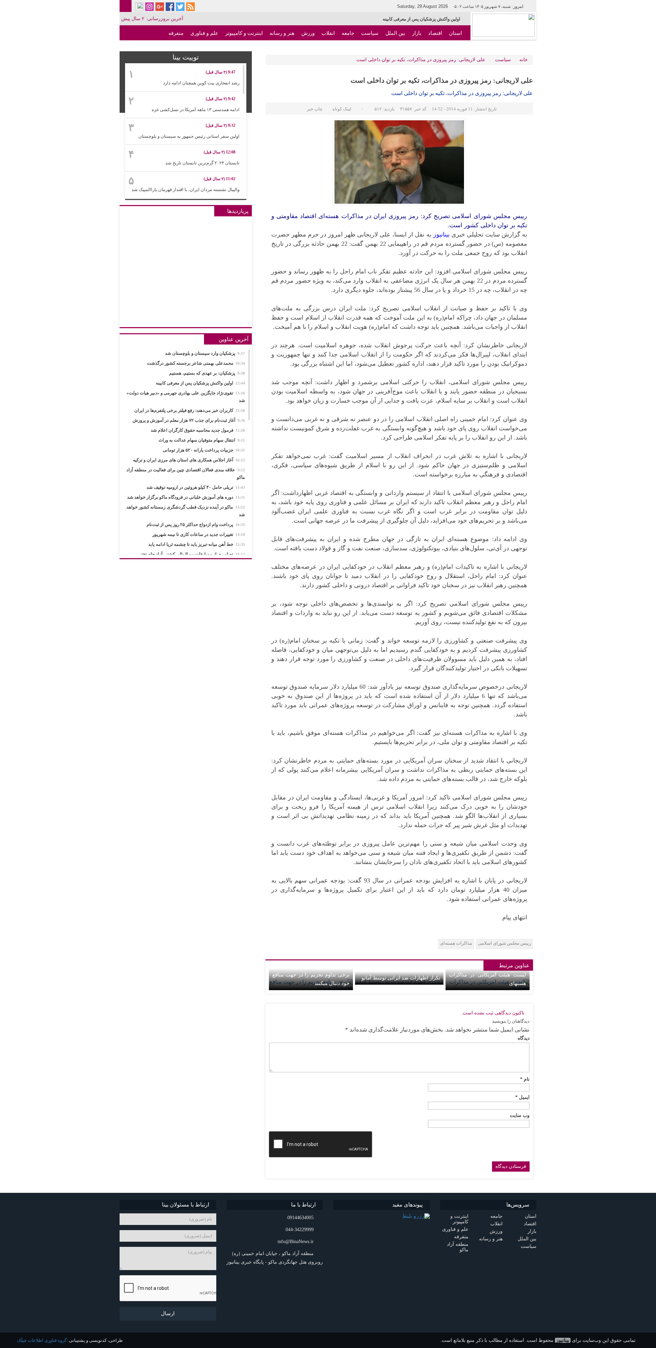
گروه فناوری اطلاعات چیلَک (42, 1340)
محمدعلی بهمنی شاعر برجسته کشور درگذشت (196, 363)
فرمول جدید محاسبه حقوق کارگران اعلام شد (198, 430)
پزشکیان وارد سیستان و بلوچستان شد (205, 353)
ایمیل (522, 1097)
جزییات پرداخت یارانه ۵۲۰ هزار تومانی (204, 450)
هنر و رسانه (282, 33)
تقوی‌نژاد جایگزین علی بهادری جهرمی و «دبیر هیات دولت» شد (185, 396)
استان (455, 33)
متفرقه (175, 33)
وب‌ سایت (520, 1115)
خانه (523, 59)
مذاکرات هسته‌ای (456, 943)
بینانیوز (562, 1340)
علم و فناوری (204, 33)
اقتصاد (435, 33)
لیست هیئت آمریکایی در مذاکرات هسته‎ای (487, 979)
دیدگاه (524, 1038)
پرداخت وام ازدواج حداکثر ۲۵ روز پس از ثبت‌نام (196, 524)
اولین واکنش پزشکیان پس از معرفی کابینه (421, 19)
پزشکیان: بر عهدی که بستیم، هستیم (207, 373)
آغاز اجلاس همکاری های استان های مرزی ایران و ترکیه (189, 459)
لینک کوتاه (341, 108)
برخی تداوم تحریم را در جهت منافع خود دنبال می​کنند (311, 979)
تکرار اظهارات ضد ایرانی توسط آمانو (400, 978)
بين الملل (395, 33)
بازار (416, 33)
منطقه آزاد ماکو (445, 48)
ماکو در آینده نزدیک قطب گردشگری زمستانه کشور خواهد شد (185, 510)
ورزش (308, 33)
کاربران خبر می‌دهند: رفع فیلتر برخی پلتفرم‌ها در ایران (189, 410)
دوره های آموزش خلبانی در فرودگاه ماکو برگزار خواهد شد (186, 497)
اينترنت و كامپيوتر (244, 33)
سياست (370, 33)
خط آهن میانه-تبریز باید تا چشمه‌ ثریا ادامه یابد (196, 544)
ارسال (168, 1313)
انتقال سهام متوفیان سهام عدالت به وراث (202, 440)
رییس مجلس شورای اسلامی (504, 943)
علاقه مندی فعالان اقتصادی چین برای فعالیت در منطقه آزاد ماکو (185, 473)
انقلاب (328, 33)
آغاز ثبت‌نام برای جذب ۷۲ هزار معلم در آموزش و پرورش (189, 420)
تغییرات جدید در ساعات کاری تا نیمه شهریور (198, 534)
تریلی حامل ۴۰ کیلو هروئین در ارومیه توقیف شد (196, 487)
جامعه (348, 33)
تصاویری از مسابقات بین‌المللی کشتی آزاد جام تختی (191, 554)
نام (525, 1079)
